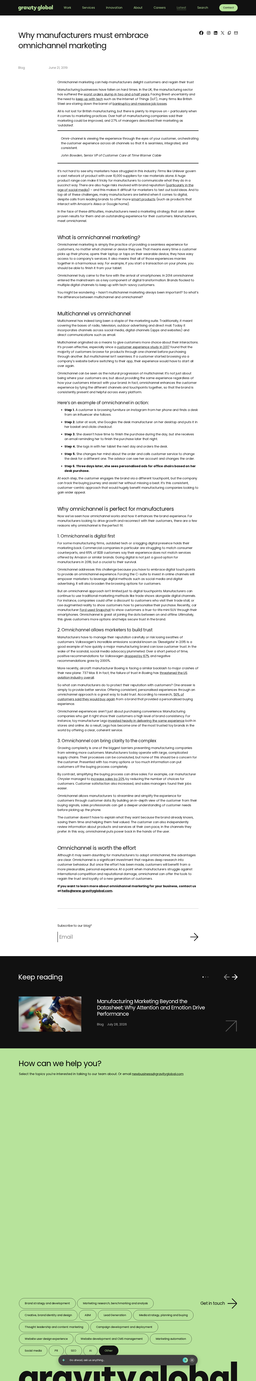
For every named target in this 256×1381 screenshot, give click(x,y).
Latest (181, 8)
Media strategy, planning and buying (163, 1315)
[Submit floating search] (185, 1360)
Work (67, 8)
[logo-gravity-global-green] (35, 8)
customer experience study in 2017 (143, 347)
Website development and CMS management (112, 1339)
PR (56, 1351)
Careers (160, 8)
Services (88, 8)
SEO (73, 1351)
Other (109, 1351)
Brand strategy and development (47, 1303)
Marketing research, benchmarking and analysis (115, 1303)
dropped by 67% (136, 656)
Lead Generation (115, 1315)
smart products (143, 199)
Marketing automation (171, 1339)
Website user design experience (46, 1339)
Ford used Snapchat (95, 610)
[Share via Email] (236, 32)
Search (202, 8)
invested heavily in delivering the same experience (146, 721)
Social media (33, 1351)
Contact (228, 7)
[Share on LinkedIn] (215, 32)
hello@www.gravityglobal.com (87, 891)
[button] (229, 32)
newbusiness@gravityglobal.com (158, 1074)
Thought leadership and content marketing (54, 1327)
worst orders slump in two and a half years (116, 94)
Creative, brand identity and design (48, 1315)
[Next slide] (235, 977)
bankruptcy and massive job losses (140, 103)
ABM (88, 1315)
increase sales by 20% (108, 779)
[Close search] (192, 1360)
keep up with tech (89, 99)
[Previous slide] (227, 977)
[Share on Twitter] (222, 32)
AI (90, 1351)
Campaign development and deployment (124, 1327)
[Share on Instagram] (208, 32)
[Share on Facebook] (201, 32)
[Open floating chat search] (63, 1360)
